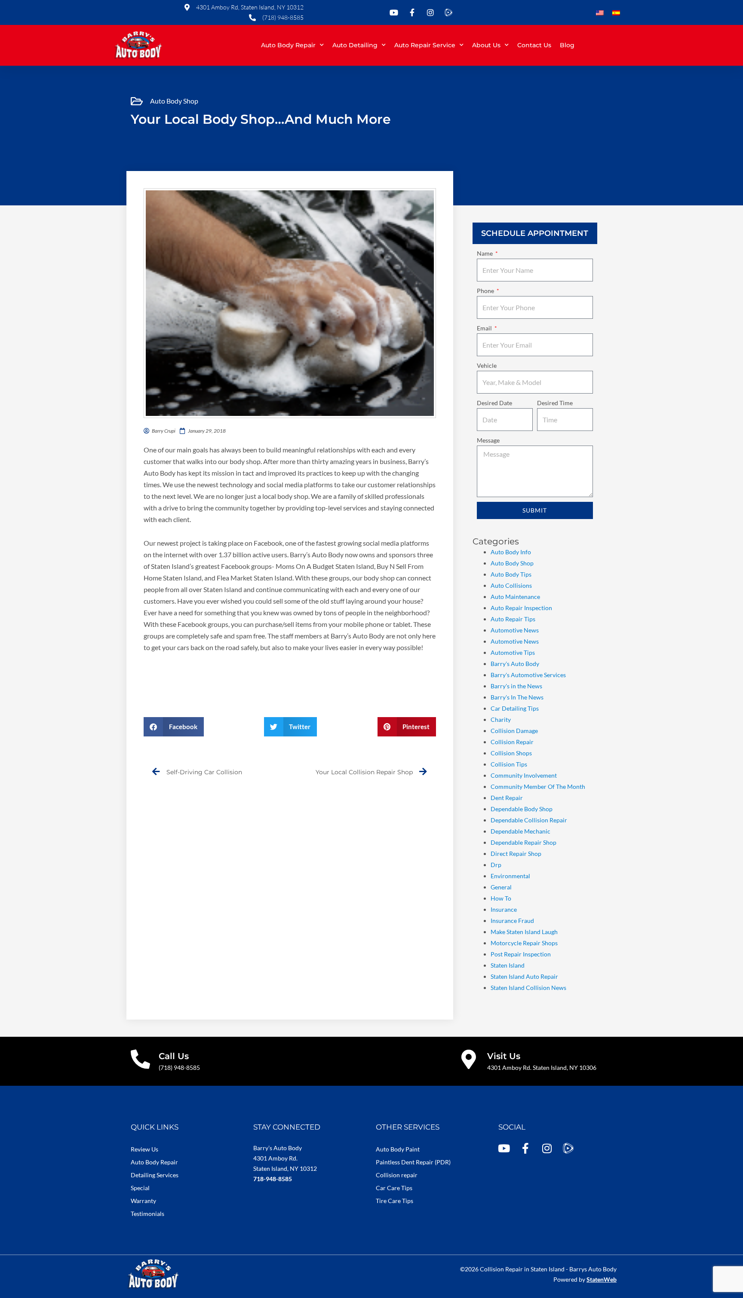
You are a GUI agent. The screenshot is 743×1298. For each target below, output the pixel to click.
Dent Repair (507, 797)
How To (501, 898)
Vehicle (487, 365)
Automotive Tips (513, 652)
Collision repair (397, 1175)
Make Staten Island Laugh (524, 931)
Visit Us (503, 1056)
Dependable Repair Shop (523, 842)
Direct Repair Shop (516, 853)
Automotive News (515, 630)
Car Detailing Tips (515, 708)
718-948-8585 (272, 1178)
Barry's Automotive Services (528, 674)
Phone (486, 290)
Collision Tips (509, 764)
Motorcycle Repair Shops (524, 943)
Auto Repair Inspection (521, 607)
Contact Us (534, 45)
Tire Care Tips (394, 1200)
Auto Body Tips (511, 574)
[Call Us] (140, 1059)
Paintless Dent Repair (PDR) (413, 1162)
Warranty (143, 1200)
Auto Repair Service (424, 45)
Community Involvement (524, 775)
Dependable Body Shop (522, 808)
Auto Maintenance (515, 596)
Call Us (174, 1056)
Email (485, 328)
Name (485, 253)
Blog (567, 45)
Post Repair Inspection (521, 954)
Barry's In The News (517, 697)
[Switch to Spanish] (616, 13)
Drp (496, 864)
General (501, 887)
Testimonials (147, 1213)
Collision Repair (512, 741)
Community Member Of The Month (538, 786)
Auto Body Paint (398, 1149)
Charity (501, 719)
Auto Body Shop (174, 101)
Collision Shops (511, 753)
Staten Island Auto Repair (524, 976)
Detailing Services (154, 1175)
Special (140, 1187)
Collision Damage (514, 730)
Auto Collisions (511, 585)
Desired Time (555, 402)
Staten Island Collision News (528, 987)
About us (486, 45)
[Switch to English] (600, 13)
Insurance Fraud (512, 920)
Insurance (504, 909)
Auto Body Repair (288, 45)
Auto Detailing (355, 45)
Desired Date (494, 402)
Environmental (510, 876)
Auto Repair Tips (513, 619)
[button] (174, 726)
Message (488, 440)
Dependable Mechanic (520, 831)
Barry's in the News (516, 686)
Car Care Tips (394, 1187)
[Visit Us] (469, 1059)
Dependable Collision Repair (529, 820)
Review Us (144, 1149)
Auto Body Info (511, 552)
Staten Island (508, 965)
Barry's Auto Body (515, 663)
